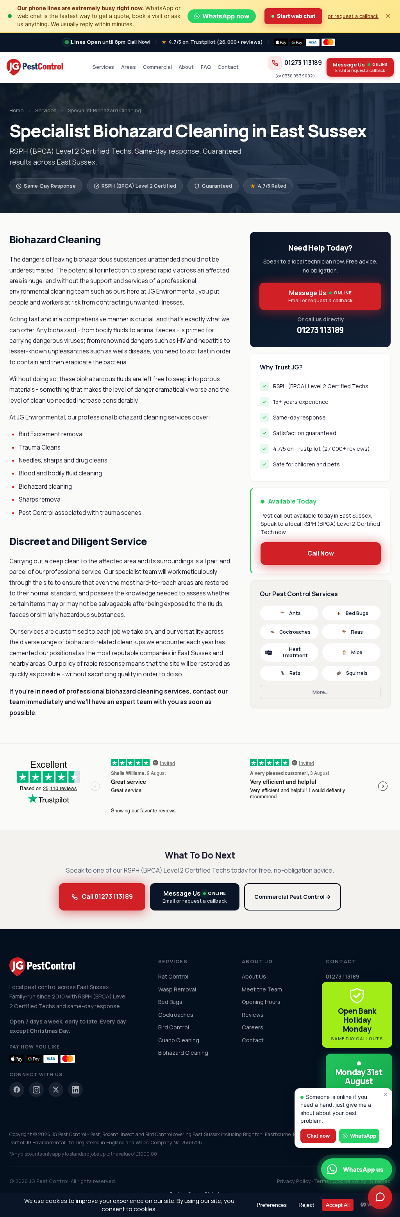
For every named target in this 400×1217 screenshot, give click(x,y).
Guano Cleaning (178, 1040)
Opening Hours (261, 1002)
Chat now (318, 1136)
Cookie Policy (349, 1181)
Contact (228, 66)
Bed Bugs (357, 613)
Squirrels (357, 673)
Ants (295, 613)
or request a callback (353, 16)
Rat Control (173, 976)
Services (103, 66)
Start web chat (296, 16)
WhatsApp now (226, 16)
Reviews (253, 1014)
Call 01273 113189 (107, 896)
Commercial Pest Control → (292, 896)
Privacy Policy (294, 1181)
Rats (294, 673)
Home (16, 110)
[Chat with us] (380, 1197)
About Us (254, 976)
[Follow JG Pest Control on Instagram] (36, 1089)
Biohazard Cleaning (183, 1052)
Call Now (320, 553)
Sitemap (380, 1181)
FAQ (206, 66)
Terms (321, 1181)
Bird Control (173, 1027)
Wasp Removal (177, 989)
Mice (356, 652)
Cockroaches (295, 632)
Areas (128, 66)
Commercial (157, 66)
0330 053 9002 (297, 76)
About (186, 66)
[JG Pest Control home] (34, 67)
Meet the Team (262, 989)
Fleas (357, 632)
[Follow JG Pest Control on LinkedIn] (75, 1089)
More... (320, 691)
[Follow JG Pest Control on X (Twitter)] (55, 1089)
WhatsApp (363, 1136)
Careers (252, 1027)
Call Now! (139, 41)
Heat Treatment (295, 652)
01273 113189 (303, 63)
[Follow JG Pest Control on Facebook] (16, 1089)
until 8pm (98, 41)
